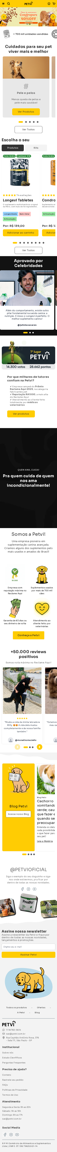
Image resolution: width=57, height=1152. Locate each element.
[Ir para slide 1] (27, 24)
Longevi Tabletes (18, 200)
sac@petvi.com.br (12, 1119)
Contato (6, 1075)
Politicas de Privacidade (14, 1090)
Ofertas (41, 1007)
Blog (37, 1012)
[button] (54, 3)
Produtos (12, 147)
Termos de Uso (10, 1095)
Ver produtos (21, 413)
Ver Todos (28, 129)
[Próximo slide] (53, 17)
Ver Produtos (26, 111)
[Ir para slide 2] (29, 24)
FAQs (5, 1085)
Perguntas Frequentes (14, 1062)
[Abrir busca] (8, 3)
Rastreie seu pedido (12, 1080)
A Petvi (21, 1012)
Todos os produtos (16, 1007)
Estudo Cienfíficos (12, 1057)
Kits (36, 147)
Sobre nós (7, 1052)
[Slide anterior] (4, 17)
